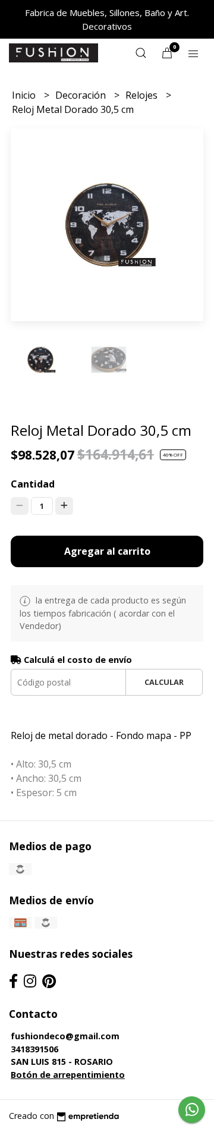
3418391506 (34, 1049)
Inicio (25, 95)
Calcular (164, 682)
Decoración (81, 95)
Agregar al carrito (107, 551)
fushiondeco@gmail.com (65, 1036)
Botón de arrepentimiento (68, 1074)
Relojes (142, 95)
